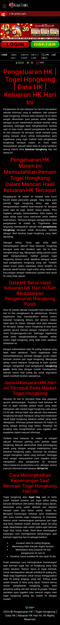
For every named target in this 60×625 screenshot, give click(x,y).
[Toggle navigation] (4, 6)
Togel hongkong (12, 497)
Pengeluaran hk (11, 109)
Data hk (7, 309)
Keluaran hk (9, 399)
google (43, 589)
